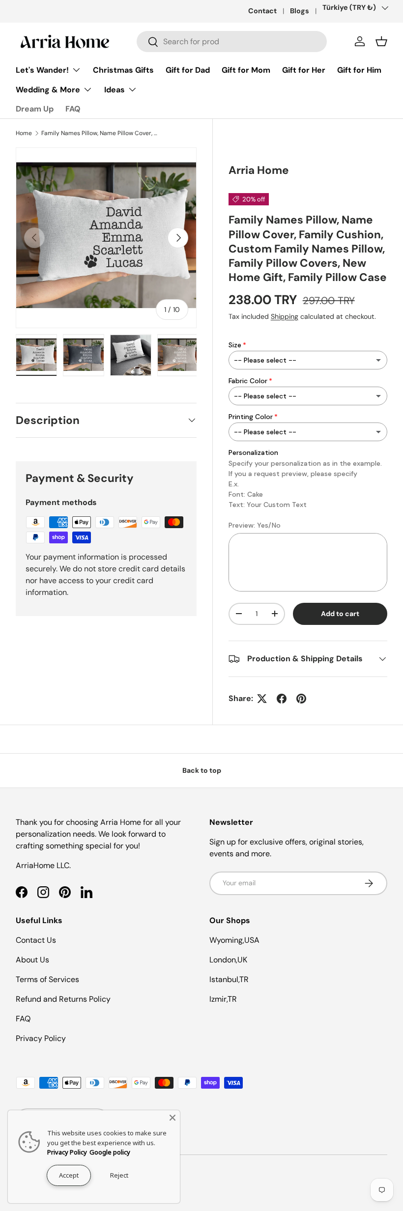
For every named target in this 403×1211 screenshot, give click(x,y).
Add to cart (340, 613)
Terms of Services (47, 979)
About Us (32, 960)
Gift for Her (303, 70)
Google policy (109, 1152)
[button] (381, 41)
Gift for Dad (188, 70)
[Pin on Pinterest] (301, 698)
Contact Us (36, 940)
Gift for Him (359, 70)
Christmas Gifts (123, 70)
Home (24, 133)
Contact (262, 10)
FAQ (73, 109)
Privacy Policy (41, 1038)
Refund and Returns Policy (63, 999)
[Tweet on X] (262, 698)
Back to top (201, 770)
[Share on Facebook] (281, 698)
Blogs (299, 10)
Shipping (284, 316)
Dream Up (35, 109)
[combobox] (232, 41)
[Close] (172, 1118)
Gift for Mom (246, 70)
